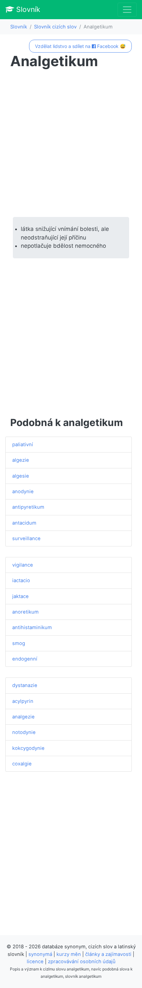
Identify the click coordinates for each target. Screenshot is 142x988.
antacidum (24, 523)
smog (18, 643)
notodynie (24, 732)
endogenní (24, 659)
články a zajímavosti (108, 954)
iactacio (21, 580)
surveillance (26, 538)
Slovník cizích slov (55, 27)
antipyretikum (28, 507)
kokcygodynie (28, 748)
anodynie (23, 491)
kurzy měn (68, 954)
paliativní (22, 445)
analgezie (23, 717)
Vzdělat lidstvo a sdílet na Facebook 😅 (80, 46)
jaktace (20, 596)
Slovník (27, 9)
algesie (20, 476)
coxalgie (22, 764)
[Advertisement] (71, 143)
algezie (20, 460)
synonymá (40, 954)
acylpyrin (22, 701)
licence (35, 962)
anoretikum (25, 612)
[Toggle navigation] (127, 10)
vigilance (22, 565)
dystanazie (24, 685)
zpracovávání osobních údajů (82, 962)
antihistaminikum (32, 627)
